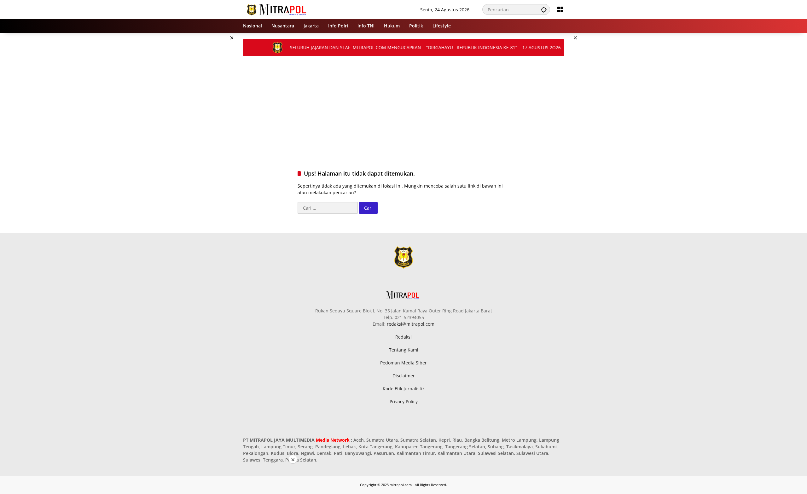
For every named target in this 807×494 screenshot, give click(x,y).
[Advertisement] (211, 127)
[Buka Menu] (560, 9)
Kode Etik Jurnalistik (404, 389)
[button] (543, 9)
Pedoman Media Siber (403, 363)
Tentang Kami (403, 350)
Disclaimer (403, 376)
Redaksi (403, 337)
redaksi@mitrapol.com (410, 324)
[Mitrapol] (277, 9)
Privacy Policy (404, 401)
